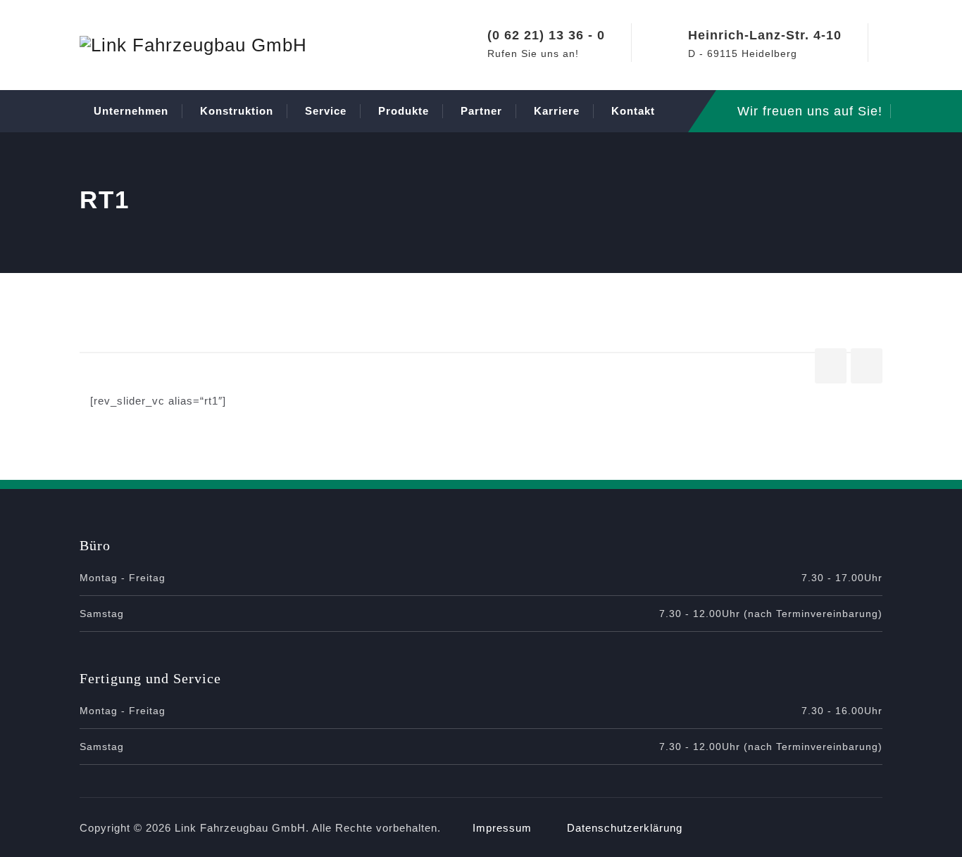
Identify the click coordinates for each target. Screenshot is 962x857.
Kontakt (633, 111)
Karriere (557, 111)
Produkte (403, 111)
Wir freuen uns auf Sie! (809, 111)
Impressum (502, 828)
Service (325, 111)
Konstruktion (236, 111)
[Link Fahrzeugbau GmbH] (193, 45)
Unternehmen (131, 111)
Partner (481, 111)
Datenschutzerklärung (624, 828)
